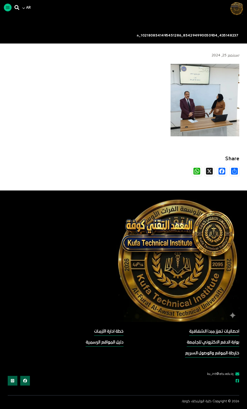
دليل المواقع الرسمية (105, 342)
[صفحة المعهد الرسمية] (236, 381)
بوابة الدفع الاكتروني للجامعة (213, 342)
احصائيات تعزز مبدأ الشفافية (214, 331)
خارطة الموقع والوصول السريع (212, 353)
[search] (17, 7)
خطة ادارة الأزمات (109, 331)
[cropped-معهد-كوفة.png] (236, 8)
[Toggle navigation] (8, 7)
